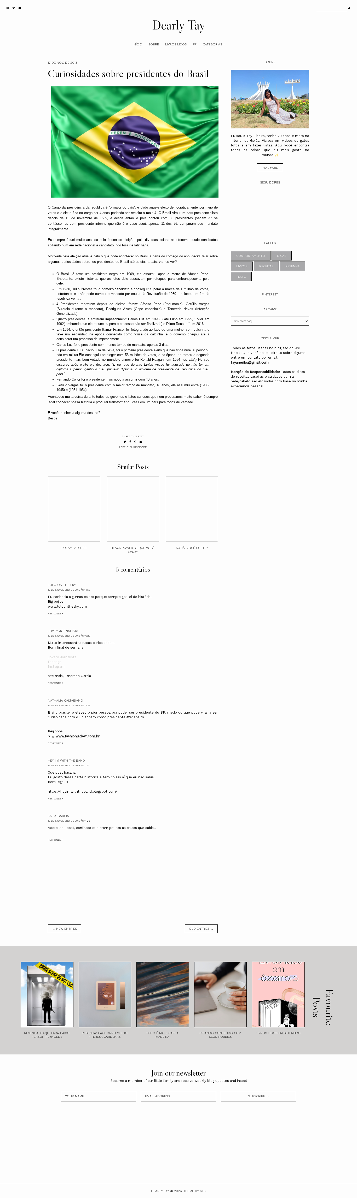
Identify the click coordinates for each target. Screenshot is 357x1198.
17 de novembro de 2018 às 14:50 (69, 589)
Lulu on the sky (62, 585)
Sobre (153, 44)
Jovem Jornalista (63, 631)
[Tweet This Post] (125, 442)
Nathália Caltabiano (65, 700)
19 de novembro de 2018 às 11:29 (69, 820)
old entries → (201, 928)
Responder (55, 613)
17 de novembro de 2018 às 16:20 (69, 635)
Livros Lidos (176, 44)
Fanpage (54, 662)
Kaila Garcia (58, 816)
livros (241, 266)
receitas (266, 266)
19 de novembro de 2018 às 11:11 (68, 765)
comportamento (250, 256)
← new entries (64, 928)
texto (241, 276)
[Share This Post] (130, 442)
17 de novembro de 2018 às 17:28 (69, 705)
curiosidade (138, 447)
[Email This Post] (141, 442)
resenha (292, 266)
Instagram (56, 666)
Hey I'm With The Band (66, 760)
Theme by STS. (194, 1191)
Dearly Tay (178, 25)
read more (270, 167)
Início (137, 44)
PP (195, 44)
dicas (281, 256)
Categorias (212, 44)
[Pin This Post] (135, 442)
